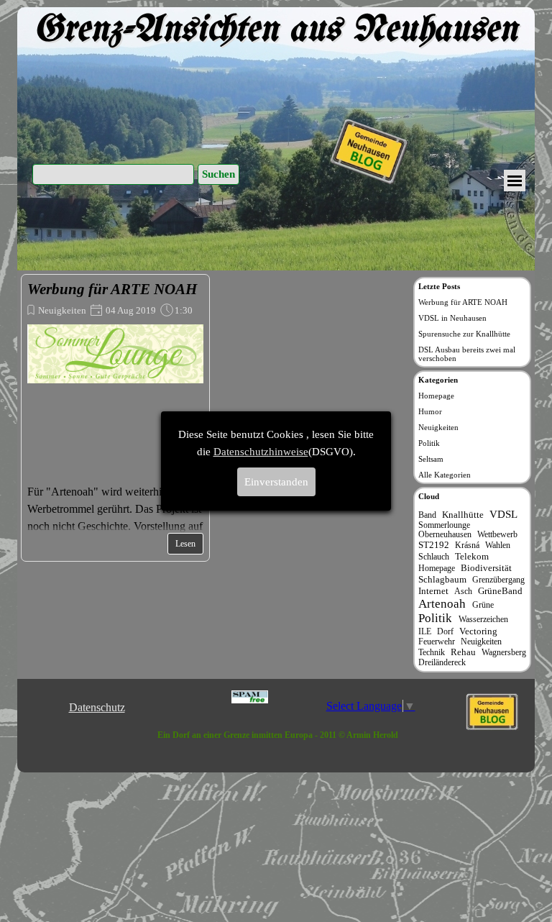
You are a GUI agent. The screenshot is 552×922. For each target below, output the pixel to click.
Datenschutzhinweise (260, 451)
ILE (424, 631)
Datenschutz (97, 707)
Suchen (218, 174)
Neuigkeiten (62, 310)
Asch (463, 591)
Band (427, 515)
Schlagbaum (442, 579)
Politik (429, 443)
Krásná (467, 545)
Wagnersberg (504, 652)
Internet (433, 590)
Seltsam (430, 459)
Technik (431, 652)
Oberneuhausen (445, 534)
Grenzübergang (498, 580)
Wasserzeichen (483, 619)
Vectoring (478, 631)
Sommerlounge (444, 525)
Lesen (185, 544)
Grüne (483, 605)
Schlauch (433, 557)
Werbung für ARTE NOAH (112, 289)
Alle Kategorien (444, 474)
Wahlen (497, 545)
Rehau (463, 652)
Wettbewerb (497, 534)
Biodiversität (486, 567)
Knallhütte (463, 514)
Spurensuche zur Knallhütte (464, 333)
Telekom (472, 556)
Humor (430, 411)
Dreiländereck (442, 662)
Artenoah (442, 604)
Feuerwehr (436, 642)
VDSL (503, 514)
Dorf (445, 631)
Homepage (436, 395)
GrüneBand (500, 590)
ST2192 (433, 544)
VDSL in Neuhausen (452, 318)
